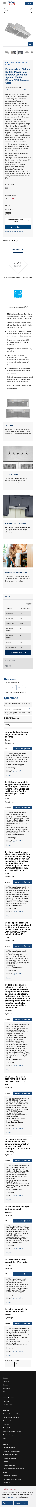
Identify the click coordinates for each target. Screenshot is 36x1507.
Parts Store (6, 1401)
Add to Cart (15, 227)
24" (7, 199)
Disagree (19, 1503)
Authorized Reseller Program (12, 1479)
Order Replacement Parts (15, 220)
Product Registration (9, 1465)
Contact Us (6, 1482)
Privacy (5, 1392)
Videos (8, 666)
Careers (5, 1385)
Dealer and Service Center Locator (13, 1468)
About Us (6, 1381)
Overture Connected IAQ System (13, 1414)
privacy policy (10, 1497)
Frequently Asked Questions (11, 1451)
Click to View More (17, 652)
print (29, 604)
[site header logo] (11, 3)
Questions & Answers (23, 90)
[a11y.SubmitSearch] (30, 10)
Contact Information (9, 1447)
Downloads (10, 660)
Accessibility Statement (10, 1475)
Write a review (11, 90)
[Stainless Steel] (6, 188)
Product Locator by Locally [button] (14, 231)
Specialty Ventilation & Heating (12, 1431)
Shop (29, 3)
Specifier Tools (7, 1404)
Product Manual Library (10, 1458)
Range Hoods (7, 1421)
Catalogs (5, 1461)
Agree (5, 1503)
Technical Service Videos (10, 1454)
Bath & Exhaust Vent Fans (11, 1417)
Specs (7, 597)
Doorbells (6, 1424)
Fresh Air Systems (8, 1428)
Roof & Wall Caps (8, 1435)
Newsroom (6, 1388)
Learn (5, 1472)
